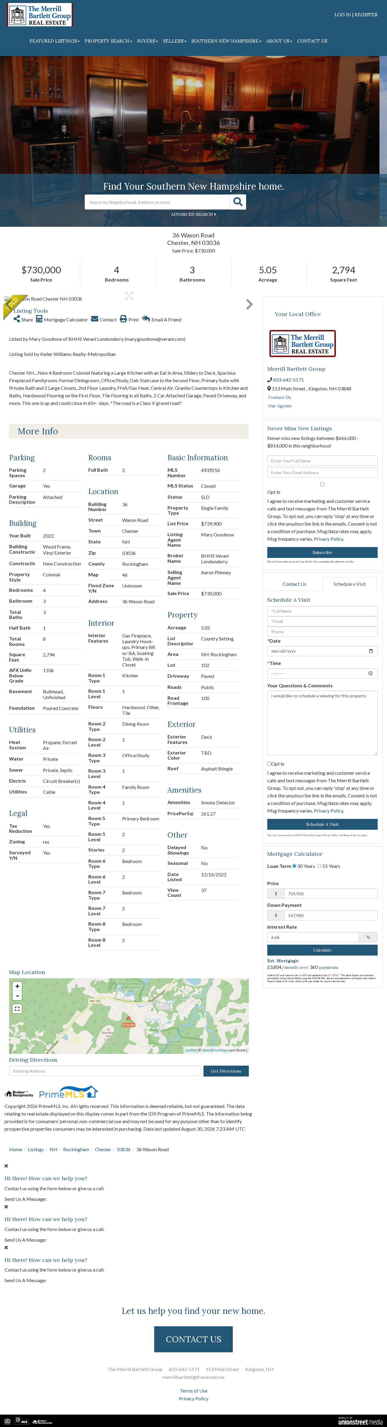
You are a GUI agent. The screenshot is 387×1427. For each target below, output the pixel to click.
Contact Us (279, 397)
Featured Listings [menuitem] (53, 41)
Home (15, 1149)
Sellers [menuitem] (173, 41)
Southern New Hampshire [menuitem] (225, 41)
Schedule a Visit (349, 584)
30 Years (305, 866)
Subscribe (322, 552)
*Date (274, 640)
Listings (36, 1149)
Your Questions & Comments (300, 685)
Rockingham (76, 1149)
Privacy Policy (328, 539)
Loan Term (279, 866)
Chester (103, 1149)
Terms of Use (193, 1390)
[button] (238, 202)
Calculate (322, 950)
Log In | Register (356, 15)
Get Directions (226, 1071)
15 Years (330, 866)
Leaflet (190, 1050)
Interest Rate (282, 927)
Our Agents (279, 406)
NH (53, 1149)
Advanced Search (192, 214)
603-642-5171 (288, 380)
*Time (274, 663)
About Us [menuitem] (277, 41)
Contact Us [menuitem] (312, 41)
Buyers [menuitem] (146, 41)
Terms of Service (352, 835)
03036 (124, 1149)
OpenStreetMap (214, 1050)
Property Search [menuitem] (107, 41)
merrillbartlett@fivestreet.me (193, 1377)
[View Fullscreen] (17, 1008)
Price (273, 883)
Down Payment (284, 905)
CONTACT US (193, 1339)
